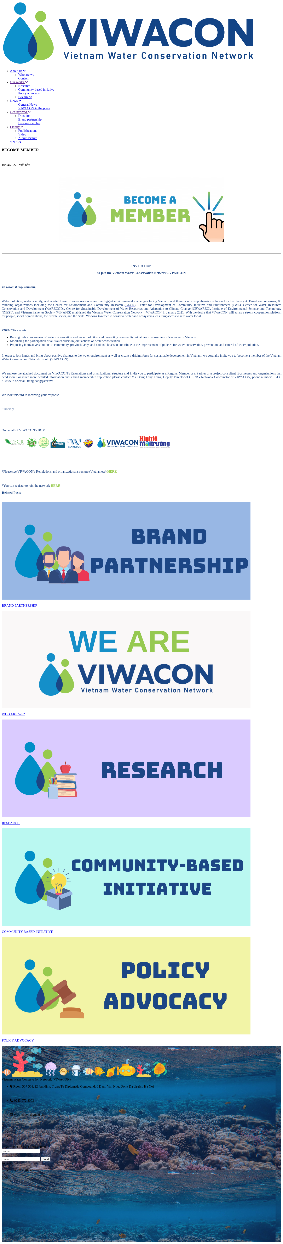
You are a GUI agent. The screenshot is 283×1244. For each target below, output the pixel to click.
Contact (23, 78)
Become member (29, 123)
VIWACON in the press (34, 108)
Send (45, 1159)
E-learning (25, 97)
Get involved (19, 112)
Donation (24, 115)
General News (27, 104)
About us (16, 71)
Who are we (26, 74)
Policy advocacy (29, 93)
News (14, 100)
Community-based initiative (36, 89)
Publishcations (27, 130)
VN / (13, 142)
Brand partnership (30, 119)
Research (24, 86)
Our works (17, 82)
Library (15, 127)
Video (22, 134)
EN (19, 142)
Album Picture (27, 138)
